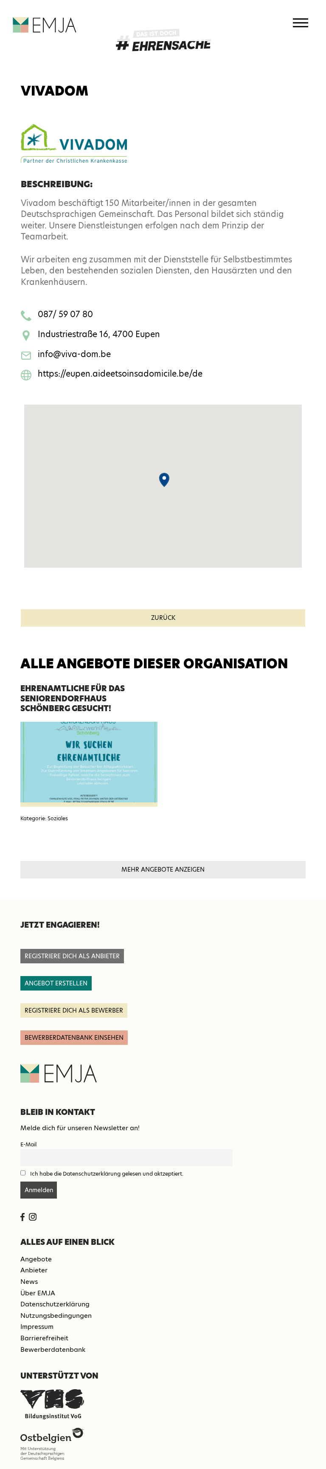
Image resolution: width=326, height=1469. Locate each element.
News (29, 1281)
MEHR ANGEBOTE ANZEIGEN (163, 869)
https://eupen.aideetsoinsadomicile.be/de (120, 374)
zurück (163, 617)
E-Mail (28, 1144)
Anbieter (34, 1270)
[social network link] (22, 1217)
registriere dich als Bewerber (74, 1010)
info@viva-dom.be (74, 354)
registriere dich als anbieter (72, 956)
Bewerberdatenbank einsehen (74, 1037)
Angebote (36, 1259)
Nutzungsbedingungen (56, 1315)
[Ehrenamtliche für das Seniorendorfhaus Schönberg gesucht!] (88, 764)
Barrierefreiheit (44, 1338)
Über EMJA (37, 1293)
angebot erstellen (56, 983)
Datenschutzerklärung (55, 1304)
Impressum (36, 1326)
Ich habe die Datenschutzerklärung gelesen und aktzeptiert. (106, 1173)
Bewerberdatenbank (52, 1349)
